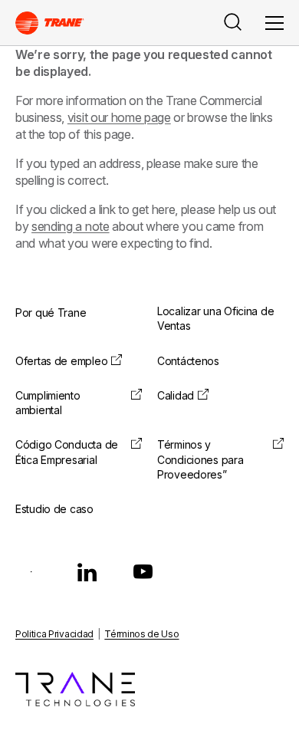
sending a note (70, 226)
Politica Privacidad (54, 634)
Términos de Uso (141, 634)
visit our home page (119, 117)
